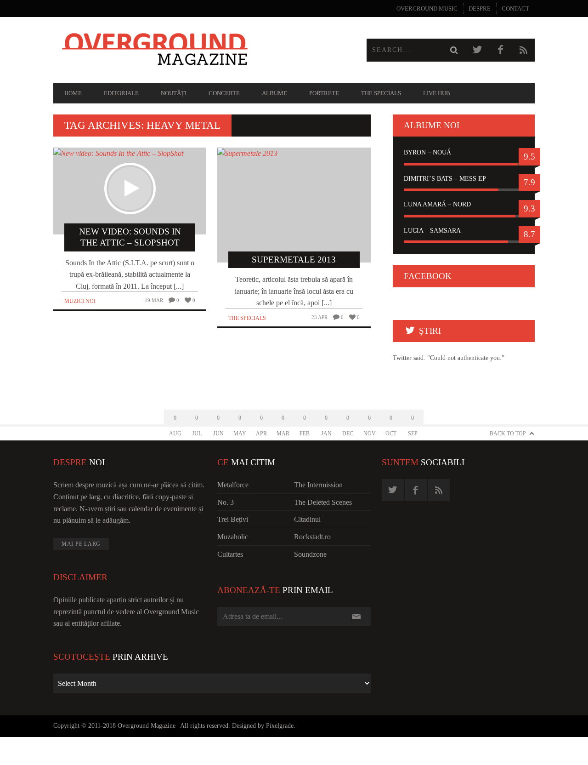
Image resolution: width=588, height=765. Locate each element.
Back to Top (508, 433)
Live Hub (436, 93)
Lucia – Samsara (432, 230)
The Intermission (318, 485)
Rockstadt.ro (312, 537)
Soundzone (310, 554)
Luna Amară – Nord (437, 204)
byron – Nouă (427, 152)
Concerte (224, 93)
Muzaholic (232, 537)
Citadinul (307, 519)
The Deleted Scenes (323, 502)
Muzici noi (80, 301)
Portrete (324, 93)
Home (73, 93)
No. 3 (225, 502)
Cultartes (230, 554)
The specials (381, 93)
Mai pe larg (81, 544)
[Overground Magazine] (173, 50)
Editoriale (121, 93)
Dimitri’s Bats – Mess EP (445, 178)
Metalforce (233, 485)
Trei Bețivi (232, 519)
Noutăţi (174, 93)
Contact (515, 8)
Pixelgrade (280, 725)
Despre (480, 8)
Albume (274, 93)
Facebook (428, 276)
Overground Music (427, 8)
